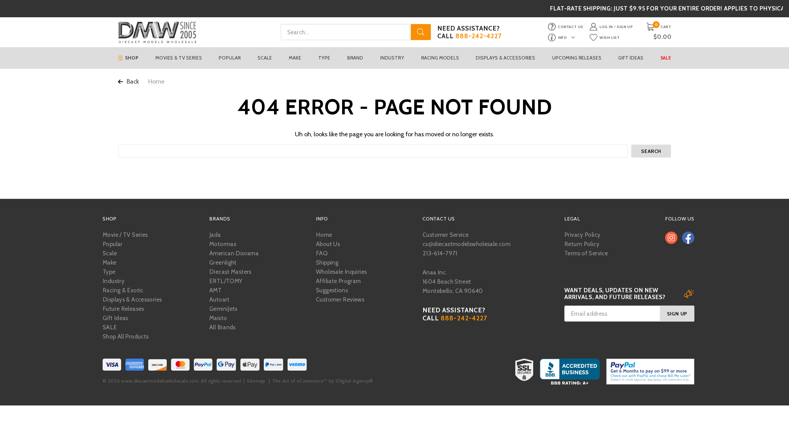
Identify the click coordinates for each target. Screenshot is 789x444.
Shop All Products (126, 336)
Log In (606, 26)
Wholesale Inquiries (341, 271)
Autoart (219, 299)
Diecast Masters (230, 271)
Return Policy (581, 244)
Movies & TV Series (178, 58)
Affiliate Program (338, 281)
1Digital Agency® (354, 381)
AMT (215, 290)
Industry (392, 58)
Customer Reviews (340, 299)
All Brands (222, 327)
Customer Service (445, 234)
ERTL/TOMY (225, 281)
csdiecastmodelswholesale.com (466, 244)
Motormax (222, 244)
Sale (665, 58)
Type (324, 58)
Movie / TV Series (125, 234)
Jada (215, 234)
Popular (230, 58)
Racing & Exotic (123, 290)
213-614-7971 (440, 253)
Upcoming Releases (576, 58)
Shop (131, 58)
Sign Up (625, 26)
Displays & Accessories (505, 58)
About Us (328, 244)
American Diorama (234, 253)
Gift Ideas (631, 58)
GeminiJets (223, 308)
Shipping (327, 262)
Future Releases (123, 308)
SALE (110, 327)
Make (295, 58)
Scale (265, 58)
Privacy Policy (582, 234)
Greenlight (223, 262)
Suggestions (332, 290)
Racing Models (440, 58)
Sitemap (256, 381)
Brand (355, 58)
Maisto (218, 318)
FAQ (322, 253)
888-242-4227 (479, 36)
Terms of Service (586, 253)
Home (324, 234)
